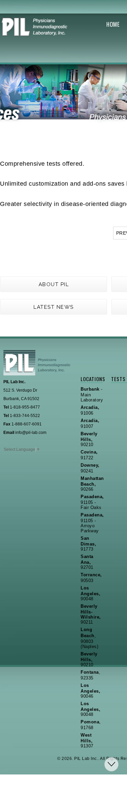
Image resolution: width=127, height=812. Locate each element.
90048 (90, 593)
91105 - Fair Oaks (92, 502)
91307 (87, 740)
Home (113, 24)
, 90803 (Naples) (89, 638)
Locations (92, 378)
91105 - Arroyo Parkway (92, 522)
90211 (91, 614)
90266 (92, 484)
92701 (87, 562)
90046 (90, 691)
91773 (88, 544)
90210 (89, 439)
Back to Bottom (111, 764)
